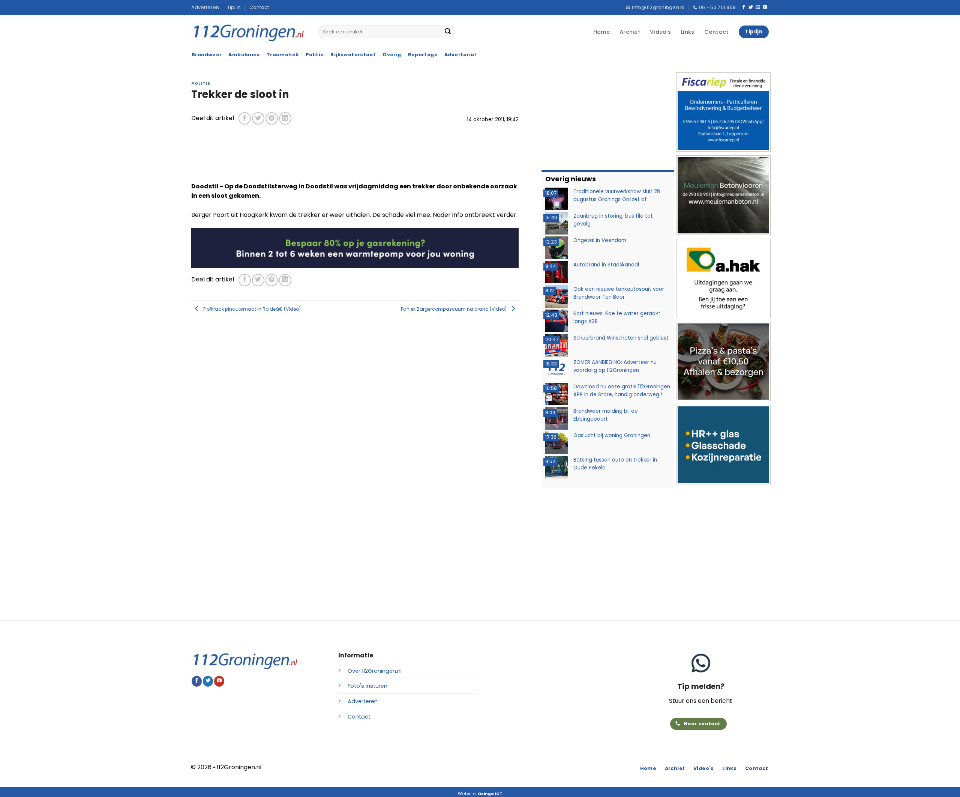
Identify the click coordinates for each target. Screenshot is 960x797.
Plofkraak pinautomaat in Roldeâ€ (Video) (251, 308)
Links (687, 32)
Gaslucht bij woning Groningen (611, 435)
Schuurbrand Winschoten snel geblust (621, 337)
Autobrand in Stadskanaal (606, 264)
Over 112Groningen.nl (375, 671)
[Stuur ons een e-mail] (758, 7)
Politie (200, 83)
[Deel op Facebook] (244, 118)
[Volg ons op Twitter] (750, 7)
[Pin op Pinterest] (272, 118)
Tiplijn (234, 7)
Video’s (660, 32)
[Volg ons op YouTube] (765, 7)
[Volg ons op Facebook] (743, 7)
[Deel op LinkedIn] (285, 118)
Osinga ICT (490, 794)
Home (601, 32)
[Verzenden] (447, 32)
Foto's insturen (367, 686)
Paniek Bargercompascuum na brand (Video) (454, 308)
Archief (630, 32)
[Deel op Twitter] (258, 118)
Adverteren (205, 7)
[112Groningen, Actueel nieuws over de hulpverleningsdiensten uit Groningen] (249, 32)
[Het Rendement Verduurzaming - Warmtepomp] (355, 247)
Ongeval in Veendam (599, 240)
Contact (259, 7)
